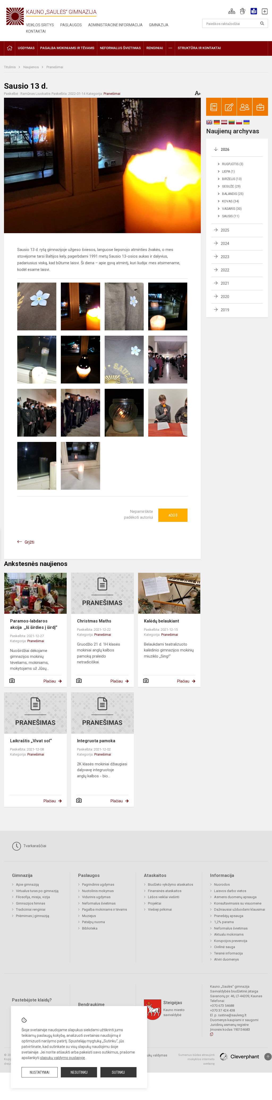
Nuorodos (222, 884)
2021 (225, 283)
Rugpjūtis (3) (232, 164)
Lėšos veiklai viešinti (163, 897)
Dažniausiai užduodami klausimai (239, 909)
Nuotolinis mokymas (98, 891)
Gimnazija (158, 25)
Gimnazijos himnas (30, 903)
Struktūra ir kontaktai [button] (199, 48)
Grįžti (29, 542)
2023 (225, 257)
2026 (225, 149)
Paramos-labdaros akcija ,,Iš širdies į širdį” (33, 624)
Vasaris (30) (232, 209)
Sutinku (118, 1072)
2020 (225, 297)
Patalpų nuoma (93, 922)
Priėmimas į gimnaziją (32, 916)
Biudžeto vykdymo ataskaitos (170, 884)
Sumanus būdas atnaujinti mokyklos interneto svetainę (196, 1059)
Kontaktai (36, 31)
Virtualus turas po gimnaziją (37, 891)
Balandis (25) (233, 194)
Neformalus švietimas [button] (120, 48)
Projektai (154, 903)
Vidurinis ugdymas (96, 897)
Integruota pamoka (96, 740)
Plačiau (50, 681)
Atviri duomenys (226, 959)
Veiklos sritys (40, 25)
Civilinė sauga (224, 947)
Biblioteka (89, 928)
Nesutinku (79, 1072)
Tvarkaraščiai (34, 845)
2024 (225, 243)
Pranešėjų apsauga (228, 916)
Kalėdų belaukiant (161, 621)
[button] (231, 11)
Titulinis (10, 67)
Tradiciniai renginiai (30, 909)
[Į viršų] (268, 1056)
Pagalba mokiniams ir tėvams (104, 909)
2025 (225, 230)
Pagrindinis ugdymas (98, 884)
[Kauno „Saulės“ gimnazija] (15, 16)
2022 (225, 270)
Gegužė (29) (231, 186)
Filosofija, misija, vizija (33, 897)
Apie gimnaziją (27, 884)
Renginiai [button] (154, 48)
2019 (225, 310)
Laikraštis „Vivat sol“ (31, 740)
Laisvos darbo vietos (230, 891)
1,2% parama (224, 922)
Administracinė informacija (115, 25)
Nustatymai (39, 1072)
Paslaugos (71, 25)
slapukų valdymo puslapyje (62, 1058)
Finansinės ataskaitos (164, 891)
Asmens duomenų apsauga (235, 897)
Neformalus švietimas (99, 903)
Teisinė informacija (228, 953)
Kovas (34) (230, 201)
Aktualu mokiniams (229, 934)
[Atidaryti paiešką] (262, 23)
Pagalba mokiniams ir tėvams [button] (67, 48)
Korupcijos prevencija (230, 941)
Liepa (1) (228, 171)
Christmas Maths (94, 621)
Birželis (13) (232, 179)
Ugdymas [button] (26, 48)
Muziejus (89, 916)
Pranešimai (54, 67)
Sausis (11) (230, 216)
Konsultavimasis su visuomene (237, 903)
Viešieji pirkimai (160, 909)
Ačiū (172, 515)
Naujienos (31, 67)
